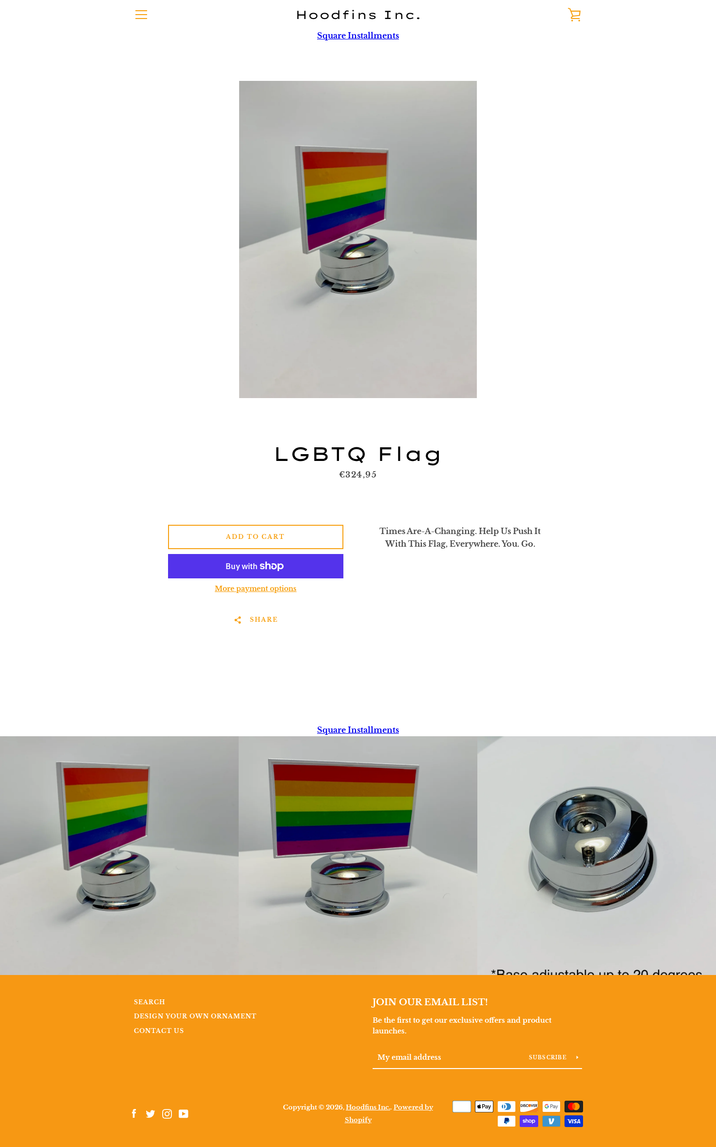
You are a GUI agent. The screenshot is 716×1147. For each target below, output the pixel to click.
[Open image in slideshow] (358, 239)
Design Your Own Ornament (195, 1016)
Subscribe (549, 1057)
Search (149, 1002)
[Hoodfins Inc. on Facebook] (134, 1113)
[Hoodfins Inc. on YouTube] (183, 1113)
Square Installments (358, 35)
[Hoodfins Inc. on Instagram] (167, 1113)
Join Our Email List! (430, 1002)
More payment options (256, 588)
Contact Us (159, 1030)
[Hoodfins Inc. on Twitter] (150, 1113)
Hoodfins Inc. (358, 15)
